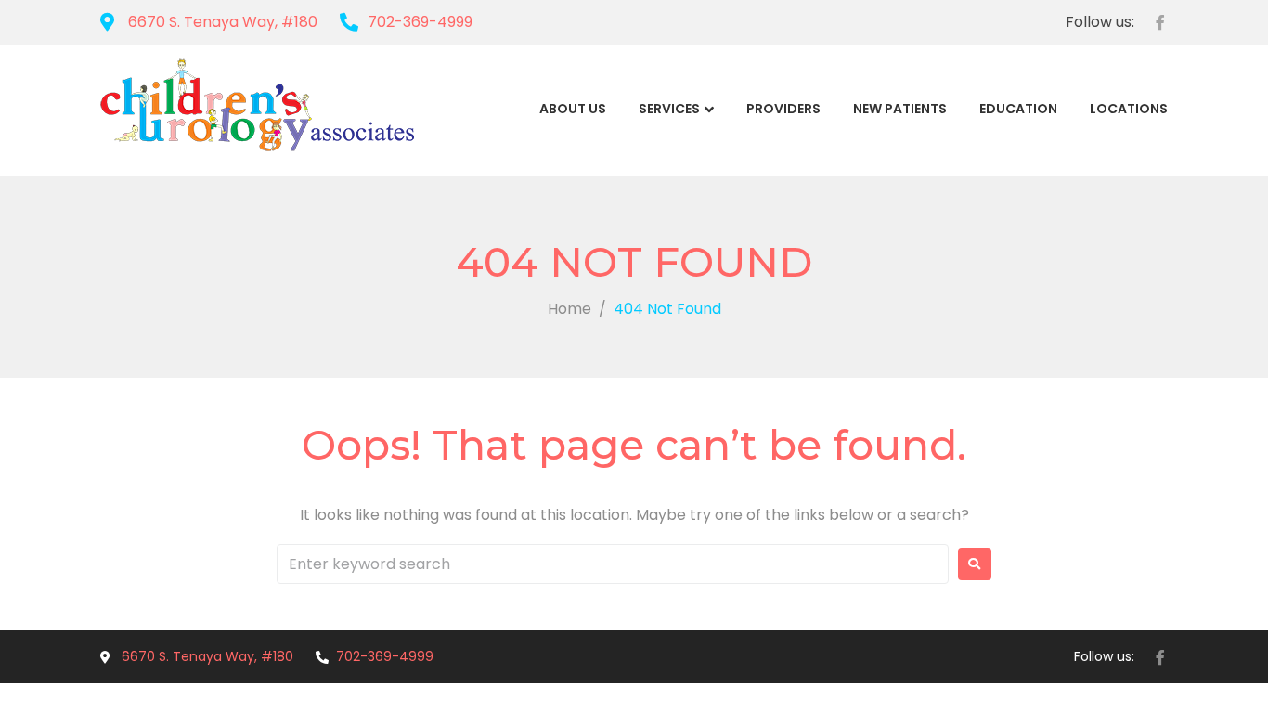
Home (569, 308)
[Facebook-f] (1160, 22)
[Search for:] (613, 564)
